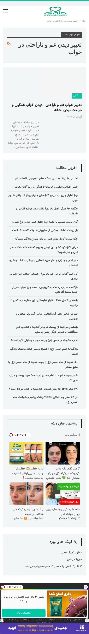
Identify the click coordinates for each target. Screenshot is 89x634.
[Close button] (87, 620)
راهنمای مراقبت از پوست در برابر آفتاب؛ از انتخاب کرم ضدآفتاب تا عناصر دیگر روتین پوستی (47, 329)
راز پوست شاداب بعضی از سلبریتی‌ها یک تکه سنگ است (45, 230)
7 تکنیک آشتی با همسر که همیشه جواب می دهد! (52, 566)
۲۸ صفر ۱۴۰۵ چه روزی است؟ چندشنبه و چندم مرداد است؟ (43, 389)
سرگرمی (76, 96)
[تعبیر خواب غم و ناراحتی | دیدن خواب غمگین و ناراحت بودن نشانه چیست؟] (60, 85)
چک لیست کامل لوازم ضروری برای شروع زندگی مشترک (46, 239)
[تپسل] (2, 620)
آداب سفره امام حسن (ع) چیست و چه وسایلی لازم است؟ (44, 340)
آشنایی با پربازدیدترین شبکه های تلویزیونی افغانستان (46, 178)
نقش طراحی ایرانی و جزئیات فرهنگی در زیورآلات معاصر (46, 187)
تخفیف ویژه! (23, 613)
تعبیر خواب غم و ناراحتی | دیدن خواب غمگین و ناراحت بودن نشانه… (47, 107)
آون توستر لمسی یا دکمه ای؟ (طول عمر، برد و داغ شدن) (45, 222)
